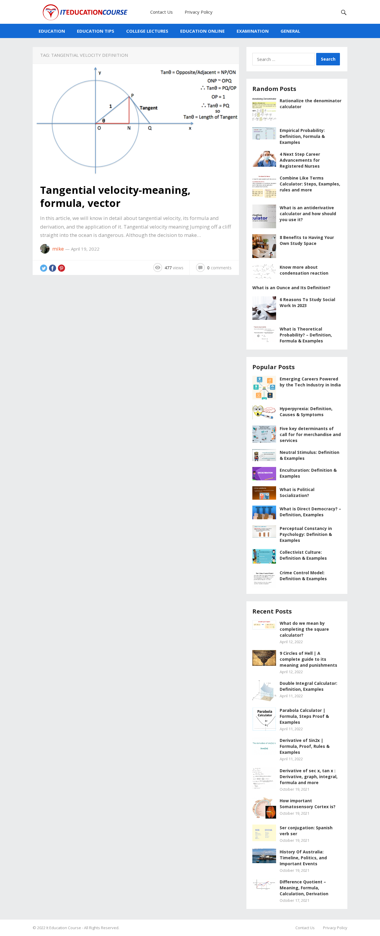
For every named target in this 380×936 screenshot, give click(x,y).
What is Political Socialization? (297, 492)
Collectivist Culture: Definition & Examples (303, 555)
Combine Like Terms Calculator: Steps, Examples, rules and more (310, 184)
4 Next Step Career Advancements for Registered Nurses (300, 160)
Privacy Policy (199, 12)
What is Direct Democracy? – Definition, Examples (310, 511)
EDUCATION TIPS (95, 31)
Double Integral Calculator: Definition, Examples (308, 686)
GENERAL (290, 31)
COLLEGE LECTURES (147, 31)
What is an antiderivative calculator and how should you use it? (308, 213)
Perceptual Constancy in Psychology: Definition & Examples (306, 534)
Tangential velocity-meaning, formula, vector (115, 196)
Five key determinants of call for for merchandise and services (310, 434)
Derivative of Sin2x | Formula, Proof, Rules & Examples (305, 746)
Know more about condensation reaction (304, 270)
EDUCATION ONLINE (202, 31)
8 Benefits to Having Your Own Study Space (307, 240)
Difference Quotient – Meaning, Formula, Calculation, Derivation (304, 887)
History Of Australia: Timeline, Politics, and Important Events (303, 857)
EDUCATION (52, 31)
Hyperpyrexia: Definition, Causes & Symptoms (306, 411)
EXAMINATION (253, 31)
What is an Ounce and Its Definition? (291, 287)
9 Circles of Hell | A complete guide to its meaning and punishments (308, 659)
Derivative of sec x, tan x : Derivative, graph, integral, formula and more (309, 776)
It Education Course (63, 927)
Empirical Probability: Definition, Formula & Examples (302, 136)
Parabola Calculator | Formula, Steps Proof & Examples (304, 716)
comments (219, 267)
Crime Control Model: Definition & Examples (303, 575)
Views (173, 267)
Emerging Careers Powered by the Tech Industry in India (310, 382)
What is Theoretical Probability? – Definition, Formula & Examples (306, 335)
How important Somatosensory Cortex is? (307, 803)
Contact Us (161, 12)
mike (58, 248)
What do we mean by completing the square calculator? (304, 629)
